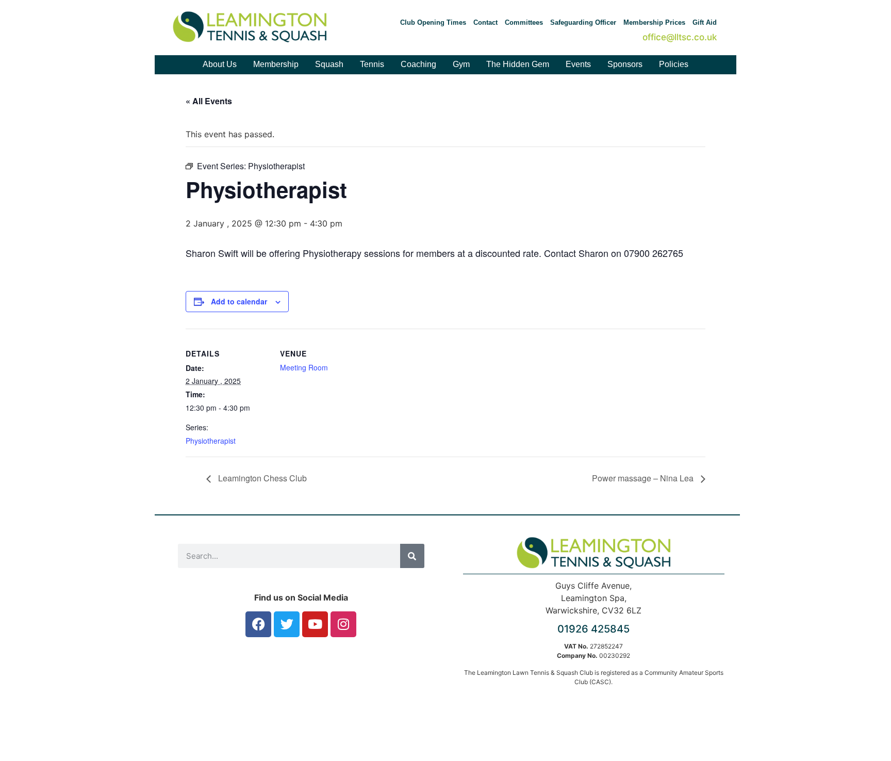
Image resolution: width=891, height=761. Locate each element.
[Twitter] (287, 624)
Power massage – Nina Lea (644, 478)
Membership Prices (654, 22)
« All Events (209, 101)
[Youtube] (315, 624)
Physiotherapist (211, 440)
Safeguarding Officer (583, 22)
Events (578, 64)
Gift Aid (704, 22)
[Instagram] (343, 624)
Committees (524, 22)
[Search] (412, 556)
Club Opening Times (433, 22)
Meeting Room (304, 367)
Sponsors (624, 64)
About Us (220, 64)
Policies (673, 64)
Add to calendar (239, 301)
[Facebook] (258, 624)
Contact (485, 22)
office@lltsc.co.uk (679, 37)
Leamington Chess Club (261, 478)
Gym (461, 64)
